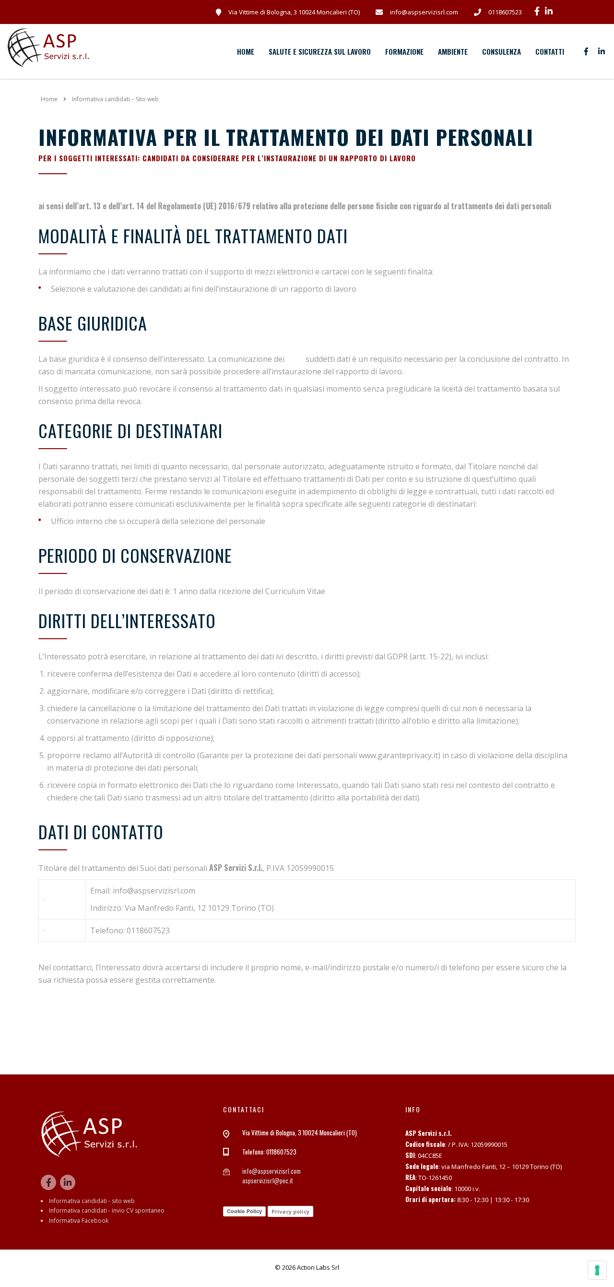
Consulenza (501, 51)
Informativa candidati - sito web (92, 1201)
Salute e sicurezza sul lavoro (320, 51)
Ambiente (453, 51)
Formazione (404, 51)
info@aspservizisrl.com (271, 1171)
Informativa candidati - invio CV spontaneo (107, 1210)
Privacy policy (290, 1211)
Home (245, 51)
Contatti (549, 51)
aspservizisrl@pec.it (267, 1180)
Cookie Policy (244, 1211)
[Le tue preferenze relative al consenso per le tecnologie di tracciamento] (597, 1270)
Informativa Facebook (78, 1220)
